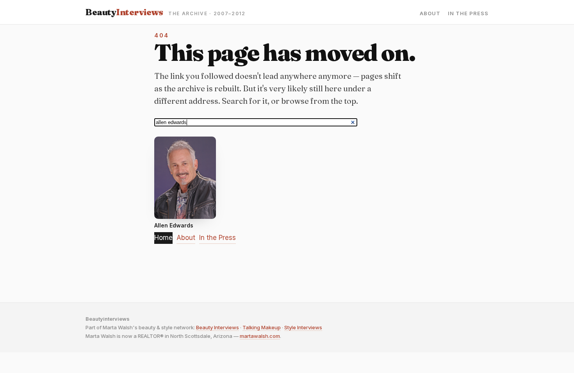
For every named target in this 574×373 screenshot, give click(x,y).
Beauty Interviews (217, 327)
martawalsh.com (260, 336)
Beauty (124, 12)
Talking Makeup (261, 327)
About (430, 13)
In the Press (468, 13)
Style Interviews (303, 327)
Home (163, 238)
